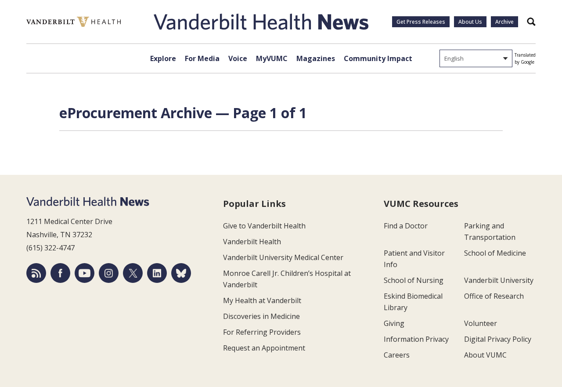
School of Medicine (495, 253)
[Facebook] (60, 273)
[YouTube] (84, 273)
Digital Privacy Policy (497, 339)
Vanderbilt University (498, 280)
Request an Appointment (264, 348)
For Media (202, 58)
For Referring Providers (262, 332)
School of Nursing (413, 280)
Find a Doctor (406, 226)
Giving (394, 323)
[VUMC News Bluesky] (181, 273)
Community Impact (378, 58)
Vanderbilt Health (252, 241)
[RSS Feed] (36, 273)
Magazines (315, 58)
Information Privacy (416, 339)
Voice (237, 58)
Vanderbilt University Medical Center (283, 257)
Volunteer (480, 323)
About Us (470, 21)
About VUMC (485, 355)
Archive (504, 21)
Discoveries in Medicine (261, 316)
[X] (133, 273)
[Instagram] (109, 273)
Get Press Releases (420, 21)
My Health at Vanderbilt (262, 300)
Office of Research (494, 296)
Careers (397, 355)
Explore (163, 58)
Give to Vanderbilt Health (264, 226)
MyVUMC (272, 58)
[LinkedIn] (157, 273)
